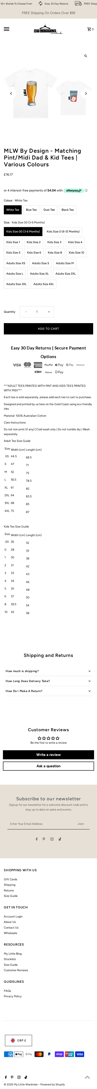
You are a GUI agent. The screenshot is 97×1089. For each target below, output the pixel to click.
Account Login (13, 916)
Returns (9, 890)
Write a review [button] (48, 755)
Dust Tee (49, 209)
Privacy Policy (13, 996)
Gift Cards (10, 879)
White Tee (12, 209)
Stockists (10, 959)
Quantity (9, 311)
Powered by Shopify (52, 1084)
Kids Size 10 (76, 252)
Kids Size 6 (34, 252)
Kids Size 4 (75, 242)
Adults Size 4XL (43, 284)
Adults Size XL (39, 273)
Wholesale (10, 933)
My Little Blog (13, 953)
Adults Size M (65, 263)
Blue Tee (31, 209)
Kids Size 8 (55, 252)
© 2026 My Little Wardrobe (21, 1084)
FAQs (7, 990)
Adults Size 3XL (16, 284)
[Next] (86, 93)
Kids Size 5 (13, 252)
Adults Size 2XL (65, 273)
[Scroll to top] (87, 1077)
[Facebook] (37, 839)
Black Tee (68, 209)
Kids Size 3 (54, 242)
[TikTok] (60, 839)
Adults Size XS (15, 263)
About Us (10, 922)
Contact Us (11, 927)
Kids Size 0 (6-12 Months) (63, 231)
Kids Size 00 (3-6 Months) (23, 231)
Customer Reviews (16, 970)
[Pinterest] (44, 839)
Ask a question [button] (48, 766)
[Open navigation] (16, 29)
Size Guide (11, 896)
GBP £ (21, 1040)
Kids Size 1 (13, 242)
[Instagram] (51, 839)
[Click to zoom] (86, 56)
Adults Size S (40, 263)
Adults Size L (14, 273)
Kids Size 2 (34, 242)
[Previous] (11, 93)
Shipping (9, 884)
